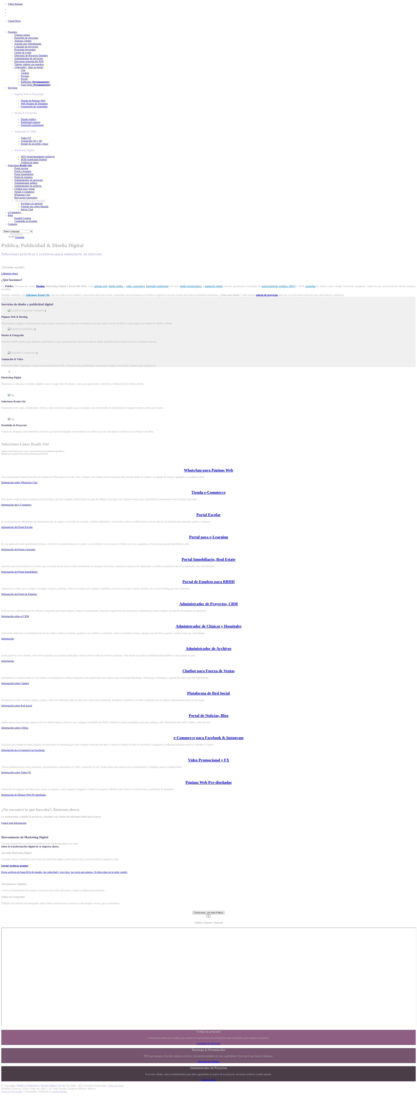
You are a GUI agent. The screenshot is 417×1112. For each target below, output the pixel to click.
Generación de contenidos (34, 106)
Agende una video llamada (34, 206)
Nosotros (12, 32)
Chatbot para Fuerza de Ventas (208, 671)
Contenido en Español (25, 221)
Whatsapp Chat (22, 194)
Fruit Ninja (35, 84)
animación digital (214, 286)
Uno (23, 70)
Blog (10, 215)
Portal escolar (21, 168)
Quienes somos (22, 35)
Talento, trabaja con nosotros (29, 64)
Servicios (12, 87)
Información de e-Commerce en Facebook (23, 750)
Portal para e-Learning (208, 537)
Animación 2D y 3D (31, 141)
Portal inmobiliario (23, 174)
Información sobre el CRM (15, 616)
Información (7, 638)
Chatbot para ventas (24, 188)
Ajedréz (25, 73)
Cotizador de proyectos (26, 46)
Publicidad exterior (30, 122)
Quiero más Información (13, 823)
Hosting (40, 286)
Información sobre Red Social (16, 705)
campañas (310, 286)
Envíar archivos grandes (14, 865)
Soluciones (20, 165)
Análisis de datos (29, 162)
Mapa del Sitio (115, 1085)
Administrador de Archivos (208, 648)
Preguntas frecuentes (25, 49)
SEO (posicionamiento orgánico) (38, 156)
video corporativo (135, 286)
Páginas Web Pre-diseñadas (209, 782)
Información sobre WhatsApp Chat (19, 482)
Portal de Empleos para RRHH (208, 582)
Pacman (25, 76)
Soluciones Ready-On (37, 295)
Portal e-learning (22, 171)
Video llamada (15, 4)
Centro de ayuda (22, 52)
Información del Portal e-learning (18, 549)
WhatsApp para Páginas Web (208, 470)
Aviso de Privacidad (11, 1091)
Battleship (35, 82)
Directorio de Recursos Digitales (31, 55)
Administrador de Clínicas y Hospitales (208, 626)
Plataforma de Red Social (208, 693)
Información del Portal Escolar (17, 527)
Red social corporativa (25, 197)
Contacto (12, 224)
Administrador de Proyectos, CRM (208, 604)
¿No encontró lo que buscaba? (29, 200)
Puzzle (24, 79)
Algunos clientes (22, 40)
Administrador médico (25, 183)
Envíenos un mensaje (32, 203)
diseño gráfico (116, 286)
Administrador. (59, 1091)
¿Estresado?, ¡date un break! (28, 67)
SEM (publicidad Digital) (34, 159)
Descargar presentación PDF (29, 61)
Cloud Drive (14, 21)
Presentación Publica (208, 1061)
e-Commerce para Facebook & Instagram (209, 738)
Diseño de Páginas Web (33, 100)
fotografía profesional (157, 286)
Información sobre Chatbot (15, 683)
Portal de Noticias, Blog (208, 715)
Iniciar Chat (27, 209)
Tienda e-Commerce (208, 492)
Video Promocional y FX (208, 760)
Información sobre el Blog (14, 727)
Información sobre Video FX (16, 772)
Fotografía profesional (32, 125)
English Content (22, 218)
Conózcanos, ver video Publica (208, 912)
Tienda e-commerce (24, 191)
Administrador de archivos (28, 186)
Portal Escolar (208, 515)
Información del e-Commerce (16, 504)
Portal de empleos (23, 177)
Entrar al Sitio (208, 1079)
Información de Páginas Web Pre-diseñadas (23, 794)
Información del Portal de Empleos (19, 594)
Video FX (26, 138)
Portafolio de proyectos (26, 38)
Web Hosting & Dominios (34, 103)
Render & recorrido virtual (34, 143)
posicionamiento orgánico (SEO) (278, 286)
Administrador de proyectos (28, 58)
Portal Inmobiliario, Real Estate (208, 559)
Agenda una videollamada (27, 43)
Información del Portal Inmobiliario (19, 571)
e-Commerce (14, 212)
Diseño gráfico (28, 119)
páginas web (100, 286)
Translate (19, 237)
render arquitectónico (191, 286)
